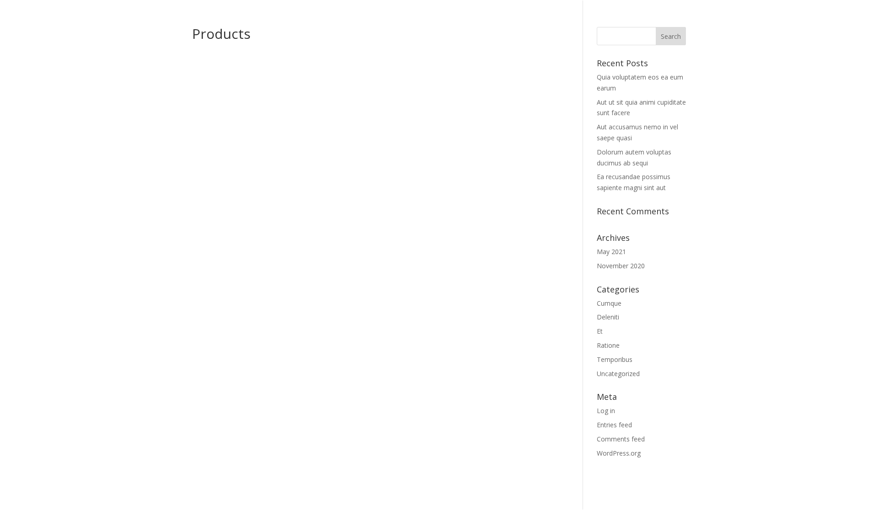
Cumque (609, 303)
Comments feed (621, 439)
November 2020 (621, 265)
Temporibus (614, 359)
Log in (606, 410)
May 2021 (611, 251)
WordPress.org (619, 453)
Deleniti (608, 317)
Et (600, 331)
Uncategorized (618, 373)
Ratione (608, 345)
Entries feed (614, 424)
